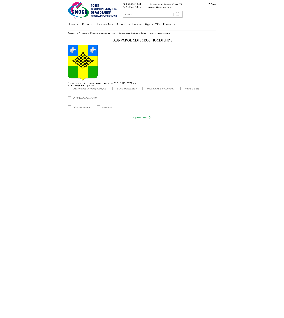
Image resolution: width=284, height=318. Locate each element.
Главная (74, 24)
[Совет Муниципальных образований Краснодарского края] (92, 17)
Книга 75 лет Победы (129, 24)
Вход (213, 4)
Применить (140, 117)
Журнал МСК (152, 24)
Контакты (169, 24)
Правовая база (104, 24)
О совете (87, 24)
